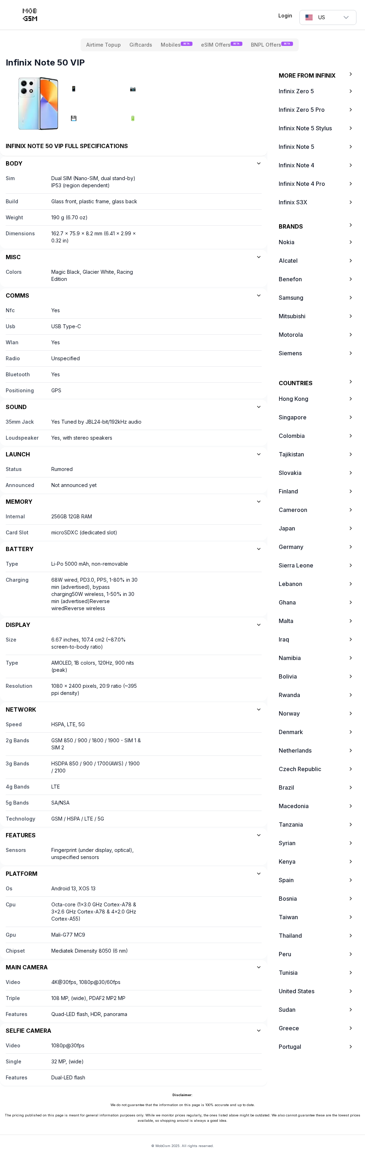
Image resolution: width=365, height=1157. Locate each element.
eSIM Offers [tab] (220, 45)
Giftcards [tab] (140, 45)
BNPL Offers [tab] (270, 45)
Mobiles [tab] (175, 45)
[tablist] (190, 44)
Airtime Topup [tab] (103, 45)
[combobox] (327, 17)
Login (285, 15)
